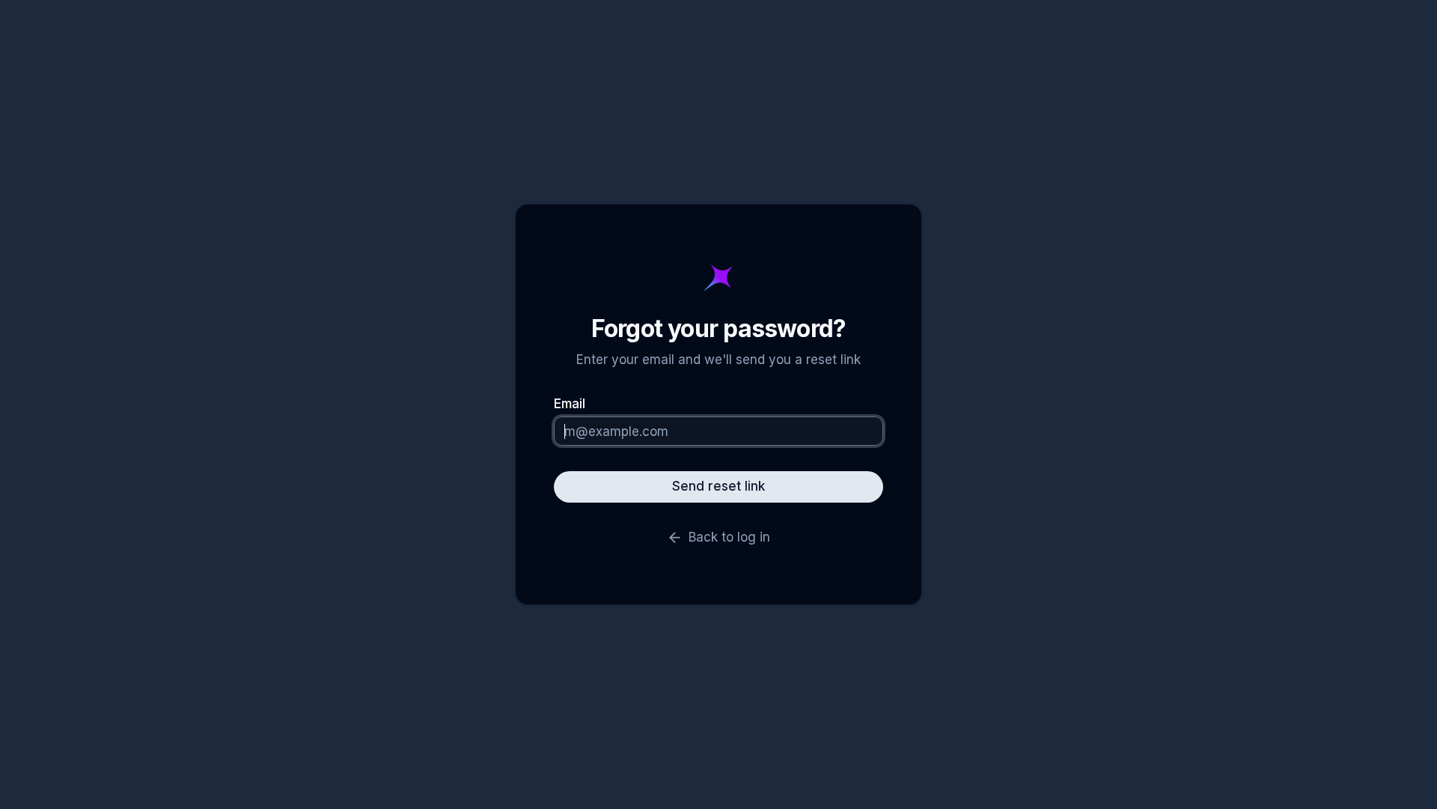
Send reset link (718, 486)
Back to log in (729, 537)
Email (569, 404)
